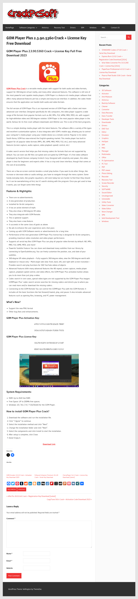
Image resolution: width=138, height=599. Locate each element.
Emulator (105, 135)
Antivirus (45, 27)
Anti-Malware (107, 97)
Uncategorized (107, 196)
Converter (105, 109)
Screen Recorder (108, 183)
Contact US (115, 27)
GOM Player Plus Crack (16, 88)
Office (104, 157)
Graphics (105, 138)
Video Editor (106, 208)
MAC (103, 27)
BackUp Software (108, 103)
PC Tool (104, 164)
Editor (104, 132)
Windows (93, 27)
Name (9, 553)
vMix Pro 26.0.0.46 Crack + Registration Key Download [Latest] (32, 496)
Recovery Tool (59, 27)
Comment (10, 518)
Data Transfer (107, 116)
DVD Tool (105, 129)
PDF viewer (106, 170)
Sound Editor (107, 192)
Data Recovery (107, 113)
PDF (103, 167)
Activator (105, 93)
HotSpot (105, 141)
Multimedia (12, 489)
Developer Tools (108, 119)
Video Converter (108, 205)
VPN (103, 215)
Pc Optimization (108, 160)
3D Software (106, 90)
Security (105, 186)
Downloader (106, 122)
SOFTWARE (106, 189)
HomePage (9, 27)
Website (9, 568)
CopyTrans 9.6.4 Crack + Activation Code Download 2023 (68, 499)
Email (9, 561)
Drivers (73, 27)
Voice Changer (107, 211)
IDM (82, 27)
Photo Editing (107, 173)
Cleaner (105, 106)
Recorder (105, 176)
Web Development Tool (110, 218)
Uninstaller (106, 199)
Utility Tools (106, 202)
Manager (105, 151)
